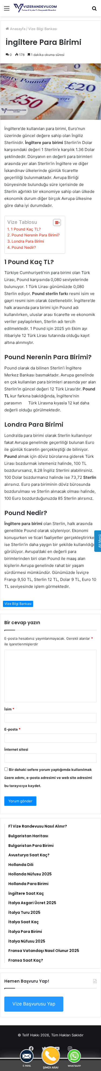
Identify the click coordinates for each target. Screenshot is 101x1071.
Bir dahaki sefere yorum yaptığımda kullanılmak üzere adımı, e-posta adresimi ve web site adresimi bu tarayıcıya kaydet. (48, 777)
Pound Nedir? (24, 247)
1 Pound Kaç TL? (26, 229)
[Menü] (6, 10)
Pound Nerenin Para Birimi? (36, 235)
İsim (9, 709)
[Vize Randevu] (35, 8)
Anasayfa (17, 29)
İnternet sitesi (16, 749)
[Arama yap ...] (94, 10)
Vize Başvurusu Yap (33, 1004)
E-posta (12, 729)
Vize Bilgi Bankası (42, 29)
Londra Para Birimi (28, 241)
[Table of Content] (57, 222)
